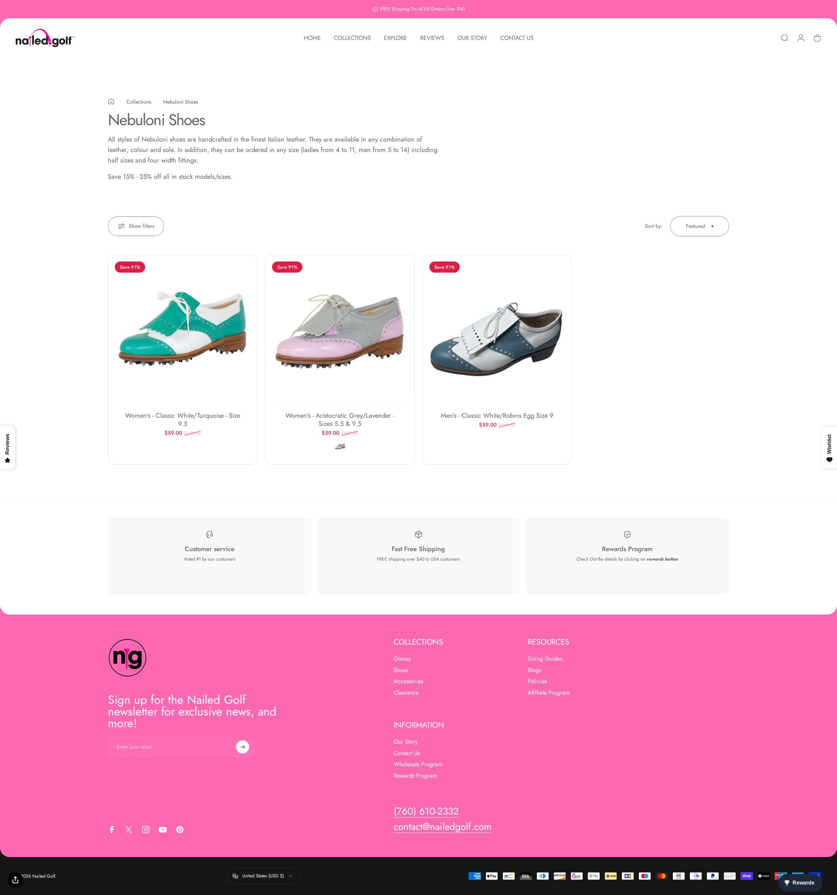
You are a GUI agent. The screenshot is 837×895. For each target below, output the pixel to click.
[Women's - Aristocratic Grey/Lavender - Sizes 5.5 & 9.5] (339, 329)
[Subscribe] (242, 746)
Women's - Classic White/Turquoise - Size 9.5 (182, 420)
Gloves (402, 659)
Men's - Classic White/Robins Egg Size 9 (497, 415)
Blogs (534, 670)
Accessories (408, 681)
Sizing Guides (545, 659)
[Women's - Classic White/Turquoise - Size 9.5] (182, 329)
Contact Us (407, 753)
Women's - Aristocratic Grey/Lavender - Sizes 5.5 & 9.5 (339, 420)
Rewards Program (415, 776)
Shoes (401, 670)
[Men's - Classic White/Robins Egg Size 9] (497, 329)
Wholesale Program (418, 764)
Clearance (406, 693)
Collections (139, 102)
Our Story (406, 742)
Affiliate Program (549, 693)
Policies (537, 681)
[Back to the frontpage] (111, 101)
